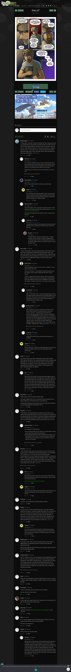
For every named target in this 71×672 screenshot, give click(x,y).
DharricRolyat (35, 191)
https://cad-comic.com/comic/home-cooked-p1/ (35, 481)
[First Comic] (16, 92)
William (32, 639)
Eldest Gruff (35, 292)
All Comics (64, 6)
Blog (38, 5)
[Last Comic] (55, 92)
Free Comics (56, 6)
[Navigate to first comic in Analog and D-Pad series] (16, 10)
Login (17, 5)
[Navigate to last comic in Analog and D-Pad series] (55, 10)
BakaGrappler (33, 160)
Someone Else (36, 222)
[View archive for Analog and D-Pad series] (35, 86)
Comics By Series (32, 5)
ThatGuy (32, 427)
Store (43, 5)
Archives (24, 5)
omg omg (36, 235)
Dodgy (32, 527)
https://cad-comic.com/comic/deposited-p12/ (40, 610)
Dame (32, 374)
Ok (35, 669)
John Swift (33, 265)
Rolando (32, 473)
